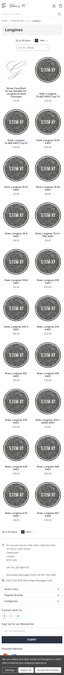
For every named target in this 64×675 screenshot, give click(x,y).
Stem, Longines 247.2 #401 (16, 328)
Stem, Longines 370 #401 (16, 421)
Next (42, 40)
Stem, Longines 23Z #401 (48, 281)
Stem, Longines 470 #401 (16, 514)
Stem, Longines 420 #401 (16, 468)
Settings (9, 670)
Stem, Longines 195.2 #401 (16, 281)
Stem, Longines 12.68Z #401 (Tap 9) (16, 142)
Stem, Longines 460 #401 (48, 468)
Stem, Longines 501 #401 (48, 514)
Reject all (26, 670)
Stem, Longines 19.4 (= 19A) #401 (48, 235)
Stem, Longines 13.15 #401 (47, 142)
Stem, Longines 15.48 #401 (48, 188)
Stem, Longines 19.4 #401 (16, 235)
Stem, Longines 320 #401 (48, 375)
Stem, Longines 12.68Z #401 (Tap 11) (48, 95)
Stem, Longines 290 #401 (48, 328)
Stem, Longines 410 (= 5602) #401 (47, 421)
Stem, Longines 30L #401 (16, 375)
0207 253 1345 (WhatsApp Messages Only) (29, 580)
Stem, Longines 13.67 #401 (16, 188)
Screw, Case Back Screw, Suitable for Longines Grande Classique (16, 92)
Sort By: (22, 48)
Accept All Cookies (48, 670)
